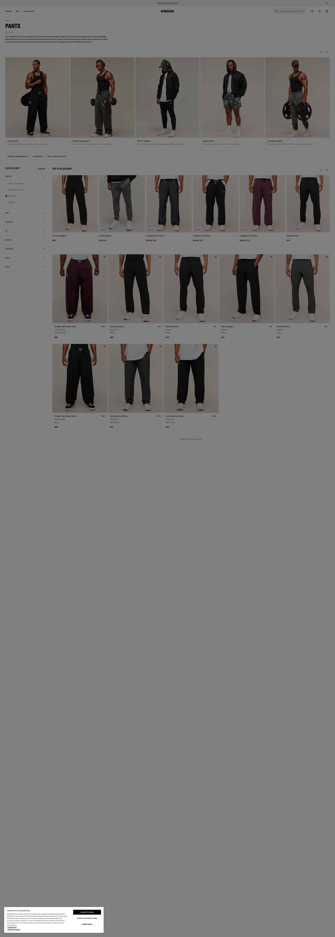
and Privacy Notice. (13, 930)
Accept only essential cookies (87, 918)
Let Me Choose (87, 924)
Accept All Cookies (87, 912)
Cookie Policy (12, 927)
